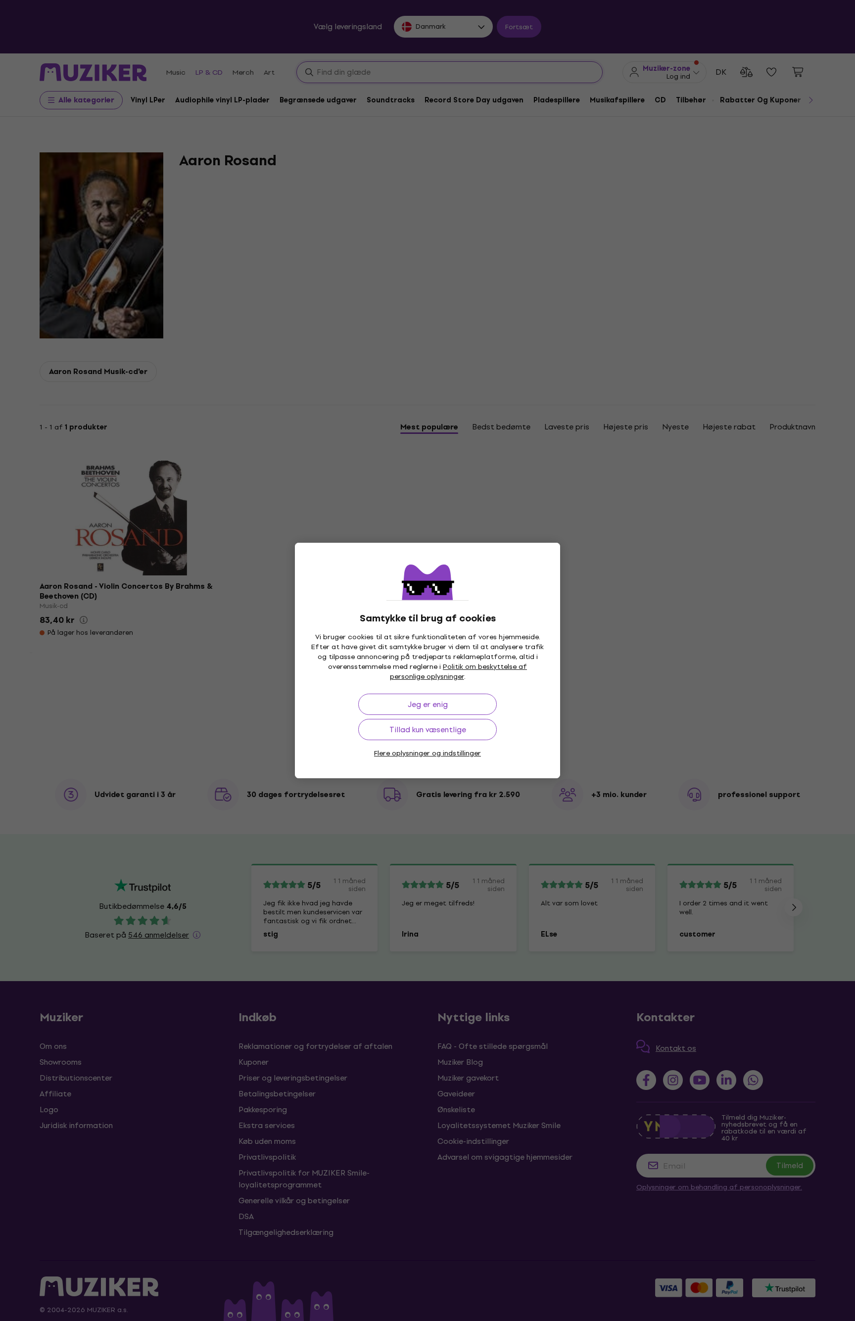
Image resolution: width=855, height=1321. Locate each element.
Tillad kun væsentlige (427, 729)
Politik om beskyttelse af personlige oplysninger (458, 671)
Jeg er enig (428, 704)
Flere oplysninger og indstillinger (427, 753)
